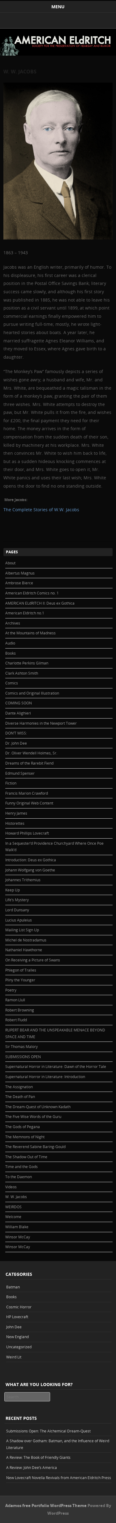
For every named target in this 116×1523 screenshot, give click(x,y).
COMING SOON (18, 702)
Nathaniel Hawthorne (23, 949)
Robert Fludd (16, 1019)
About (10, 562)
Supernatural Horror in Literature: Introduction (45, 1076)
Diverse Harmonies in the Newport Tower (41, 723)
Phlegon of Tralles (20, 970)
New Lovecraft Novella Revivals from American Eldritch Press (58, 1477)
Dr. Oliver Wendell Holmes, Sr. (31, 752)
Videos (11, 1186)
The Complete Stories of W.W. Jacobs (41, 509)
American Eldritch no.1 (24, 612)
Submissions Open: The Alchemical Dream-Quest (48, 1430)
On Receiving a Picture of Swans (32, 959)
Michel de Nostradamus (25, 939)
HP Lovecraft (17, 1316)
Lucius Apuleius (18, 919)
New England (17, 1336)
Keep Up (12, 889)
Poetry (10, 989)
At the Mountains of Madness (30, 632)
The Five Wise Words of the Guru (33, 1116)
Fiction (10, 783)
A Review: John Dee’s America (31, 1467)
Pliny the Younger (20, 979)
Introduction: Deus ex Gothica (30, 859)
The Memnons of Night (25, 1136)
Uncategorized (19, 1346)
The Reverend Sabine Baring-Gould (35, 1146)
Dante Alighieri (18, 713)
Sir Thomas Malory (21, 1046)
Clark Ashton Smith (21, 673)
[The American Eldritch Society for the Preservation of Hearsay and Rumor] (58, 54)
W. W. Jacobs (16, 1196)
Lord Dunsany (17, 909)
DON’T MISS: (16, 732)
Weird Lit (13, 1356)
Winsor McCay (17, 1236)
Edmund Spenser (20, 773)
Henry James (16, 813)
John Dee (14, 1326)
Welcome (13, 1216)
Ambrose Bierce (19, 582)
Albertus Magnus (20, 573)
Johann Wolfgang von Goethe (30, 869)
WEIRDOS (13, 1206)
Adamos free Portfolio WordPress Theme (46, 1505)
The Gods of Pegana (22, 1126)
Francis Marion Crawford (26, 793)
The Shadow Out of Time (26, 1156)
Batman (13, 1286)
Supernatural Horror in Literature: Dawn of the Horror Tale (55, 1066)
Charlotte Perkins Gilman (26, 662)
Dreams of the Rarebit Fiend (29, 763)
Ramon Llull (15, 999)
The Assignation (19, 1086)
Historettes (14, 823)
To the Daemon (18, 1176)
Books (10, 653)
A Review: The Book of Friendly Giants (38, 1457)
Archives (12, 623)
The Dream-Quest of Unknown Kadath (38, 1106)
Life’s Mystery (17, 899)
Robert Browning (19, 1009)
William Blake (16, 1226)
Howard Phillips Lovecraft (27, 833)
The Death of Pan (20, 1096)
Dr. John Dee (16, 743)
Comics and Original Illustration (32, 693)
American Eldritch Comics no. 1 (32, 592)
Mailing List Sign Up (22, 929)
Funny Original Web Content (29, 802)
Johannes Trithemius (23, 879)
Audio (10, 643)
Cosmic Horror (19, 1306)
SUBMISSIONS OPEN (23, 1056)
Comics (11, 682)
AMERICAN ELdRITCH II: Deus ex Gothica (40, 603)
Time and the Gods (21, 1166)
